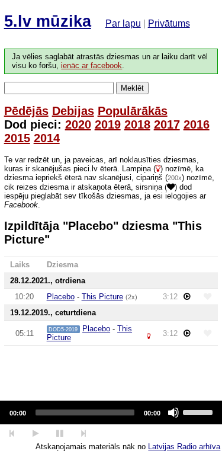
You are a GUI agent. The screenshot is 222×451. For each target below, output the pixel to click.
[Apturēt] (35, 433)
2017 (167, 124)
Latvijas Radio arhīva (184, 446)
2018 (137, 124)
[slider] (199, 411)
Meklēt (132, 88)
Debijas (73, 110)
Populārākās (133, 110)
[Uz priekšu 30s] (83, 433)
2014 (47, 138)
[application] (111, 412)
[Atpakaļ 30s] (12, 433)
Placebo (61, 296)
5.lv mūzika (47, 21)
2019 (108, 124)
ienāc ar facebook (91, 66)
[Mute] (173, 412)
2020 (78, 124)
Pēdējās (26, 110)
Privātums (169, 23)
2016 (197, 124)
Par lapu (123, 23)
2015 (17, 138)
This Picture (102, 296)
